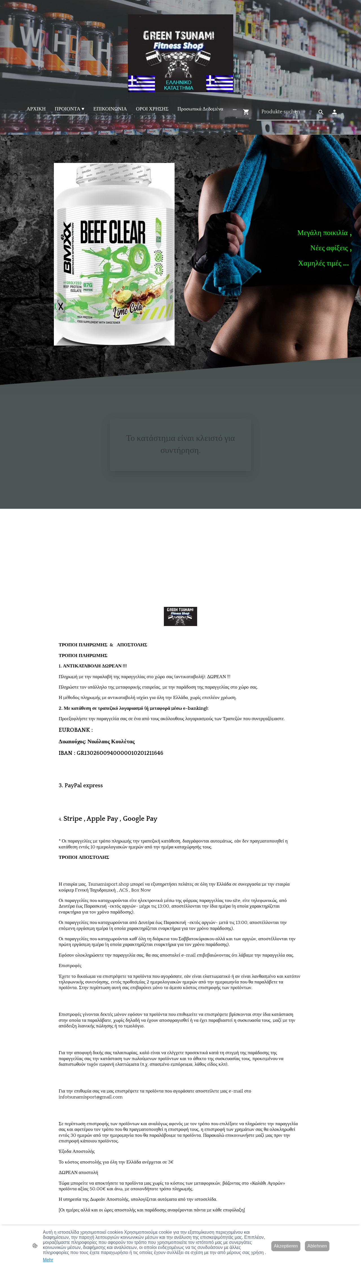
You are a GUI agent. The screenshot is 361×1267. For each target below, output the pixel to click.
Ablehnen (317, 1246)
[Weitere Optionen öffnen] (235, 109)
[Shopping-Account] (334, 112)
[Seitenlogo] (180, 53)
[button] (321, 112)
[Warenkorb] (247, 112)
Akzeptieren (286, 1246)
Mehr (48, 1259)
